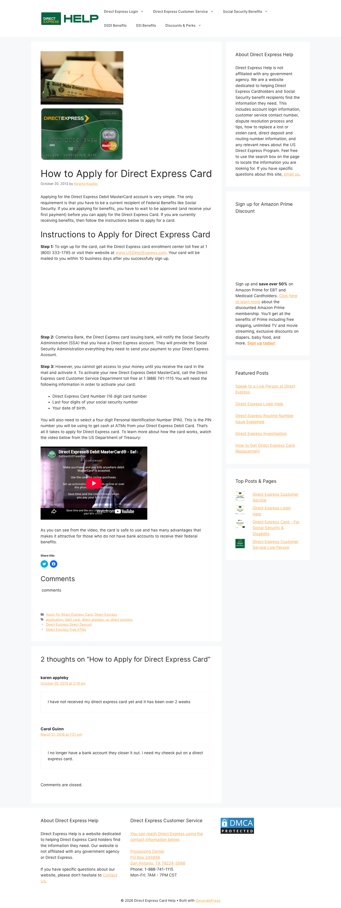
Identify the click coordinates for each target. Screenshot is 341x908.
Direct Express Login (121, 11)
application (54, 619)
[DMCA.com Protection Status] (237, 833)
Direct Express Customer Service (180, 11)
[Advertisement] (126, 299)
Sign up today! (261, 343)
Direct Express (105, 614)
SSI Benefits (146, 25)
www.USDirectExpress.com (141, 252)
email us (291, 174)
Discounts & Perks (180, 25)
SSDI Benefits (115, 25)
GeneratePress (208, 900)
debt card (72, 619)
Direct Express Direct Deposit (69, 624)
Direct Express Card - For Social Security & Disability (276, 528)
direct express (93, 619)
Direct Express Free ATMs (66, 629)
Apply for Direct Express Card (69, 614)
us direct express (119, 619)
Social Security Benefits (242, 11)
